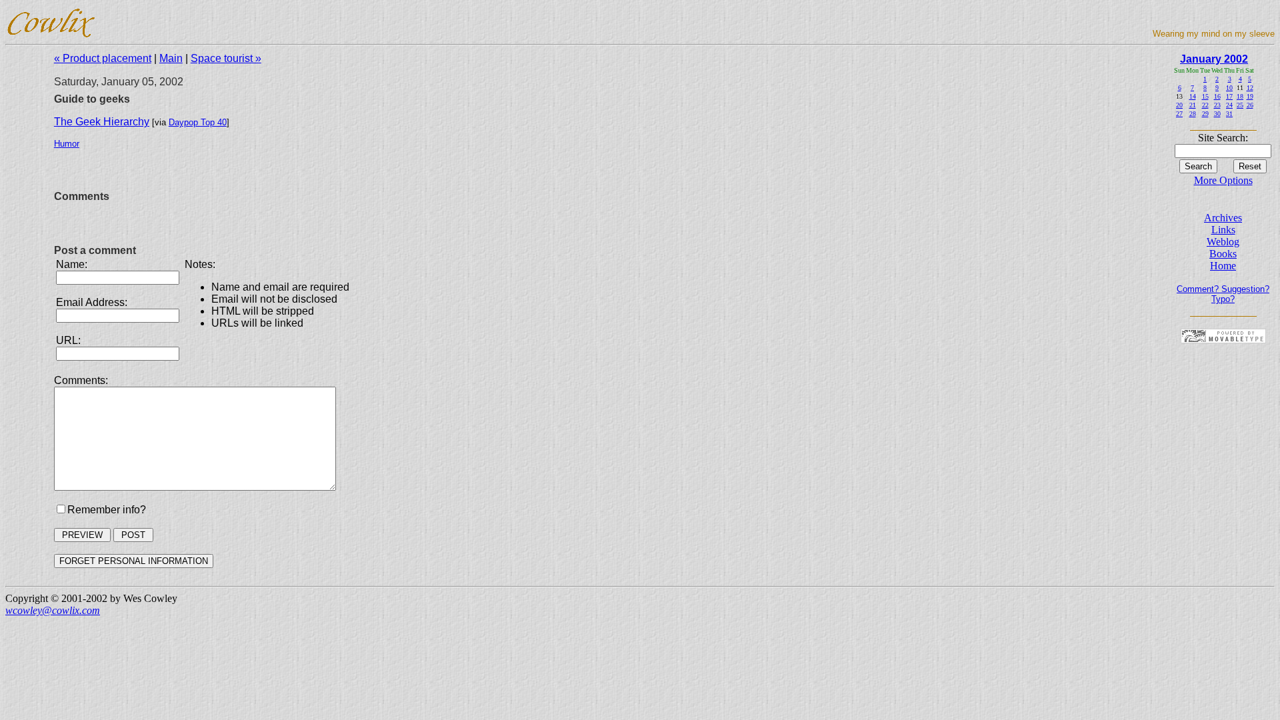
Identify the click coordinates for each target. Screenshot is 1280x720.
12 (1250, 87)
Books (1223, 253)
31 (1229, 113)
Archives (1223, 217)
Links (1223, 229)
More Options (1223, 180)
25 (1240, 105)
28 (1192, 113)
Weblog (1223, 241)
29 (1205, 113)
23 (1217, 105)
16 (1217, 96)
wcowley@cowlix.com (52, 610)
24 (1229, 105)
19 (1250, 96)
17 (1229, 96)
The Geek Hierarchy (101, 121)
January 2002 (1214, 59)
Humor (66, 144)
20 (1179, 105)
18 (1240, 96)
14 (1192, 96)
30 (1217, 113)
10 (1229, 87)
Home (1223, 265)
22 (1205, 105)
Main (171, 58)
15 (1205, 96)
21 (1192, 105)
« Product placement (102, 58)
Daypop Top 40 (198, 122)
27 (1179, 113)
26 (1250, 105)
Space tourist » (226, 58)
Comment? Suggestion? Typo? (1223, 294)
